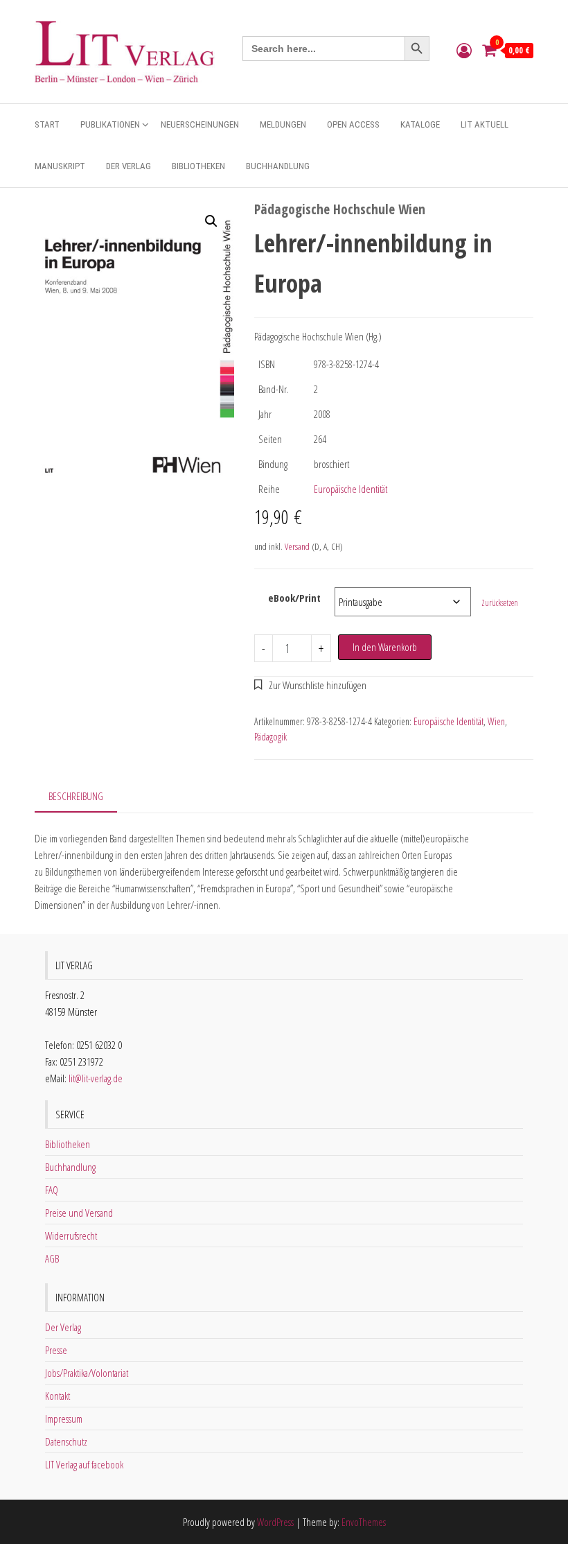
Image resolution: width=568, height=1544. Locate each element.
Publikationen (110, 124)
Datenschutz (66, 1441)
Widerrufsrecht (71, 1235)
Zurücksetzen (499, 603)
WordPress (275, 1522)
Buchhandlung (278, 166)
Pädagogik (270, 736)
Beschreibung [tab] (75, 796)
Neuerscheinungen (200, 124)
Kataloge (420, 124)
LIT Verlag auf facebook (84, 1464)
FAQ (51, 1190)
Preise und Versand (79, 1213)
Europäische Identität (350, 489)
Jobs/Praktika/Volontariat (86, 1373)
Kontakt (57, 1396)
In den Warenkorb (385, 647)
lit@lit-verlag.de (96, 1078)
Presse (56, 1350)
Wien (496, 721)
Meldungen (283, 124)
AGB (52, 1258)
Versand (297, 546)
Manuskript (60, 166)
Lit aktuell (484, 124)
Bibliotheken (198, 166)
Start (47, 124)
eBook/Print (294, 598)
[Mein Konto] (464, 50)
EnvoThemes (363, 1522)
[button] (211, 221)
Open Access (353, 124)
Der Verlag (128, 166)
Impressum (63, 1418)
